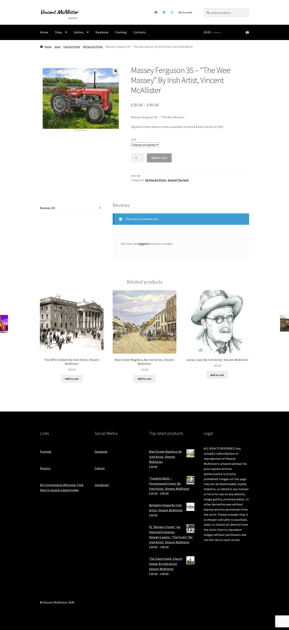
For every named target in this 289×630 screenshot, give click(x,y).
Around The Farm (178, 180)
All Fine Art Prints (93, 46)
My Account (185, 12)
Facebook (156, 12)
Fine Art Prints (72, 46)
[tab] (72, 208)
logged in (144, 244)
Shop (58, 32)
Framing (121, 32)
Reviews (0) (47, 208)
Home (44, 32)
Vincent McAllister (59, 12)
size (133, 139)
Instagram (172, 12)
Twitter (164, 12)
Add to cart (159, 158)
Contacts (139, 32)
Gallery (79, 32)
